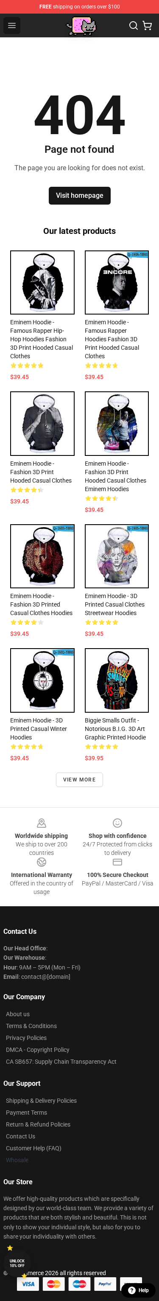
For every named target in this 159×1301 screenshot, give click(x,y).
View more (79, 780)
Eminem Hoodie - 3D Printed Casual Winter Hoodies (38, 729)
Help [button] (144, 1290)
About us (18, 1014)
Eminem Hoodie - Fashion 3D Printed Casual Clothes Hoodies (41, 604)
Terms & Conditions (31, 1026)
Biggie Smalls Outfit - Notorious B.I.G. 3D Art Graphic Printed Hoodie (115, 729)
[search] (133, 25)
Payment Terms (26, 1112)
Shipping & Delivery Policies (41, 1100)
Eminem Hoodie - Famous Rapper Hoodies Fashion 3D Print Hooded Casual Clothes (112, 339)
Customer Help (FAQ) (33, 1148)
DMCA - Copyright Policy (38, 1049)
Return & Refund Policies (38, 1124)
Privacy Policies (26, 1037)
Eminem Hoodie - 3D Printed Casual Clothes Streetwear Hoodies (115, 604)
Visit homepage (79, 195)
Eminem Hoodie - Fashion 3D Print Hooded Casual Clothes (41, 472)
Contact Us (20, 1136)
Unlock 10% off (17, 1263)
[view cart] (147, 25)
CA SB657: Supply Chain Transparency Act (61, 1061)
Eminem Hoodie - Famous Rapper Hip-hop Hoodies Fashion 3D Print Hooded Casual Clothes (41, 339)
